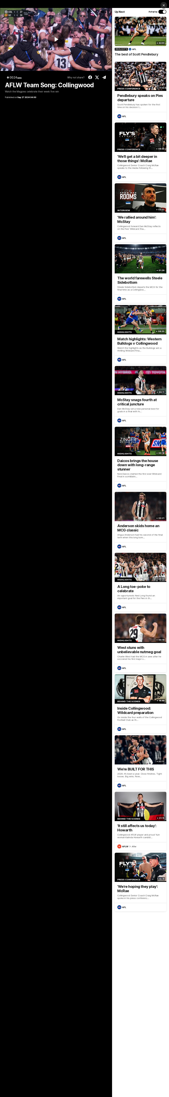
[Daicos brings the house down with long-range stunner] (140, 458)
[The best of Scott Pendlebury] (140, 38)
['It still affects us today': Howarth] (140, 821)
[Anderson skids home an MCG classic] (140, 521)
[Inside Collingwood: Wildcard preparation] (140, 703)
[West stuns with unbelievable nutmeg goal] (140, 643)
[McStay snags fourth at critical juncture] (140, 395)
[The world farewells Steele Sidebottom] (140, 273)
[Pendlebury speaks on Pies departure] (140, 91)
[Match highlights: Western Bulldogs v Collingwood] (140, 334)
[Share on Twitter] (97, 77)
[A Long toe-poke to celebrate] (140, 582)
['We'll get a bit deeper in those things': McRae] (140, 152)
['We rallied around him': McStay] (140, 212)
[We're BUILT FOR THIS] (140, 762)
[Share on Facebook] (90, 77)
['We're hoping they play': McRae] (140, 882)
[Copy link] (104, 77)
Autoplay (153, 11)
